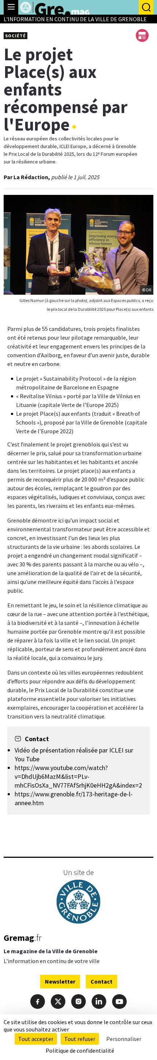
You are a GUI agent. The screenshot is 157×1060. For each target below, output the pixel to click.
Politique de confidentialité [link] (80, 1050)
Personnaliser (123, 1038)
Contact (101, 981)
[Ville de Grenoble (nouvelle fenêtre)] (78, 902)
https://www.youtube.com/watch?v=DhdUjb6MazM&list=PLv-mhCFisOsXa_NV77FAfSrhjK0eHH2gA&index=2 (78, 776)
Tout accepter (35, 1038)
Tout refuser (79, 1038)
